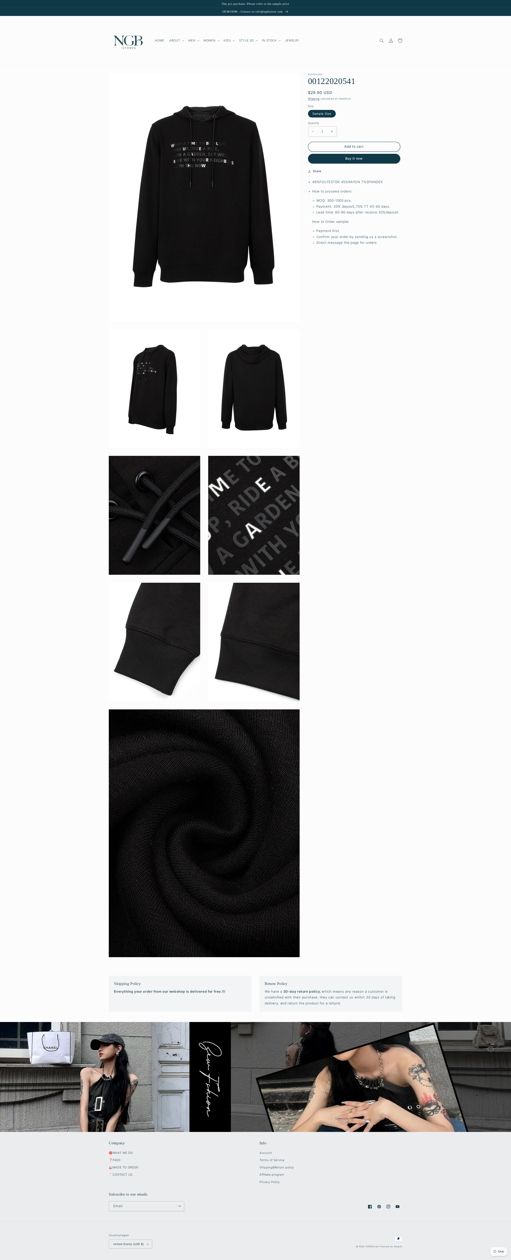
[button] (176, 40)
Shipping (314, 98)
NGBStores (372, 1246)
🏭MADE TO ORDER (123, 1167)
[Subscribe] (179, 1206)
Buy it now (354, 159)
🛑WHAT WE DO (121, 1153)
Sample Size (322, 114)
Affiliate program (271, 1174)
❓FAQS (114, 1160)
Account (265, 1153)
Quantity (314, 123)
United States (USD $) (128, 1244)
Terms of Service (272, 1160)
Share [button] (317, 171)
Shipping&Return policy (276, 1167)
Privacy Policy (269, 1182)
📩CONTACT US (121, 1174)
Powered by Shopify (390, 1246)
